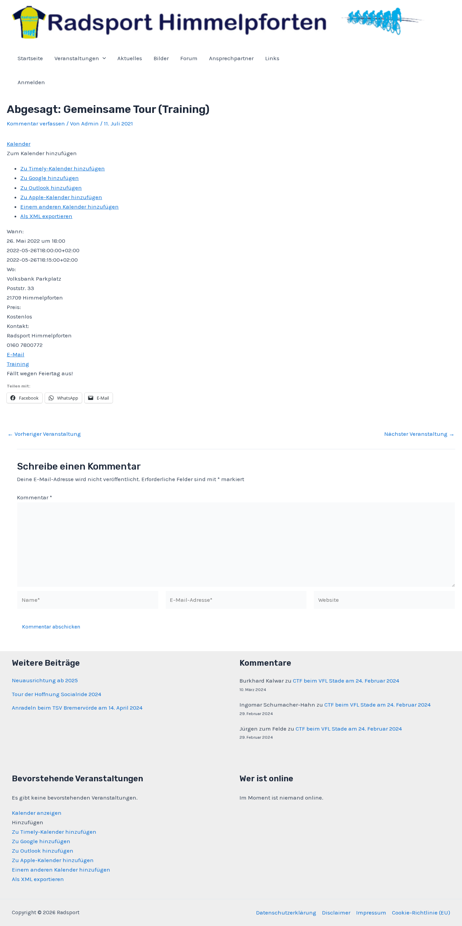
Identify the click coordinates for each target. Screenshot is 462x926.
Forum (189, 58)
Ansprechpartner (231, 58)
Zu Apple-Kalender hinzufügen (61, 197)
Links (272, 58)
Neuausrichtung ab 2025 (45, 680)
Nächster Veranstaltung (419, 434)
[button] (42, 153)
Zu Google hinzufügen (49, 177)
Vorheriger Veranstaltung (44, 434)
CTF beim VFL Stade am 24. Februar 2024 (346, 680)
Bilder (161, 58)
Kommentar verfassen (36, 123)
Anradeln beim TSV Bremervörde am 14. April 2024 (77, 707)
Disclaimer (336, 912)
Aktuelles (129, 58)
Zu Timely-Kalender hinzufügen (62, 168)
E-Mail (15, 354)
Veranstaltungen (76, 58)
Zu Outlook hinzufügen (51, 187)
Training (18, 363)
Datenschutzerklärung (286, 912)
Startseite (30, 58)
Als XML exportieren (46, 216)
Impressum (371, 912)
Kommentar (34, 497)
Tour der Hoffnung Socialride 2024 (56, 694)
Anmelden (31, 82)
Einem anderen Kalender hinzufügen (69, 206)
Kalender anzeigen (37, 812)
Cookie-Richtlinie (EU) (421, 912)
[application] (102, 58)
